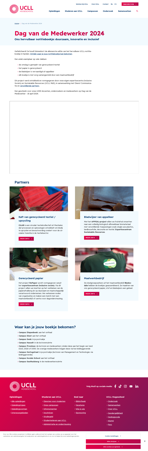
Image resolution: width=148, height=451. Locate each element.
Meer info (24, 239)
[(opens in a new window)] (115, 386)
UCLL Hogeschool (115, 397)
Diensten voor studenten (54, 401)
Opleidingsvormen (19, 409)
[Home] (21, 8)
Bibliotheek (81, 401)
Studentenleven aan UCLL (55, 420)
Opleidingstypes (18, 405)
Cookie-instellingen (111, 436)
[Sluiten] (145, 441)
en (115, 4)
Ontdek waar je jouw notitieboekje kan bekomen (51, 54)
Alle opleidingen (18, 401)
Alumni (111, 421)
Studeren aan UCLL (73, 11)
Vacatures (80, 405)
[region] (74, 441)
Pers (110, 424)
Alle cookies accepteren (111, 447)
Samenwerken (124, 11)
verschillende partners (29, 86)
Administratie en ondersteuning (57, 424)
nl (112, 4)
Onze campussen (51, 405)
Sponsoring (81, 413)
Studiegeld (48, 416)
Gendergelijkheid (115, 413)
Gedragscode (114, 417)
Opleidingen (54, 11)
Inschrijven (128, 4)
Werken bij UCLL (82, 4)
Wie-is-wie (80, 409)
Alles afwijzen (111, 441)
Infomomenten (50, 409)
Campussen (92, 11)
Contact (105, 4)
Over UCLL (95, 4)
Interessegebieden (19, 413)
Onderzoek (108, 11)
